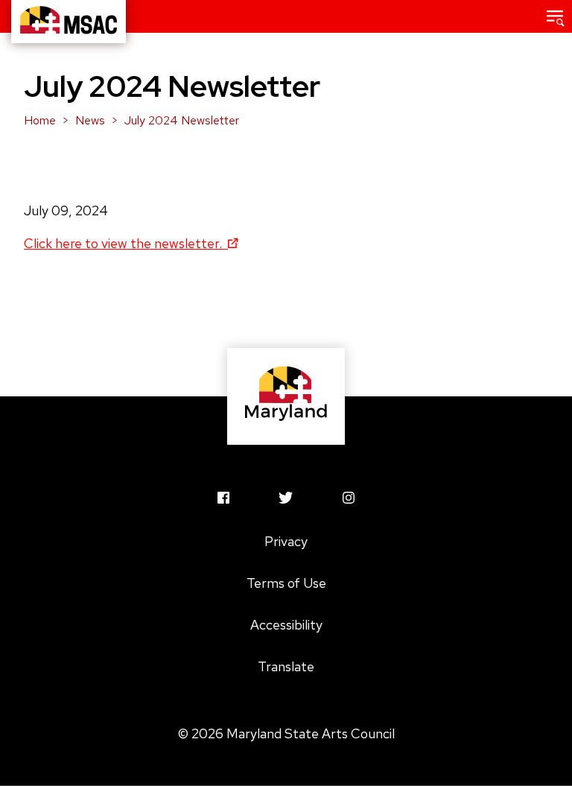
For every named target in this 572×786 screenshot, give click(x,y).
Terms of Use (286, 583)
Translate (286, 666)
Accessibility (286, 624)
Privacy (286, 541)
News (90, 120)
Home (40, 120)
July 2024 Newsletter (181, 120)
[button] (555, 16)
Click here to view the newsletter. (124, 243)
